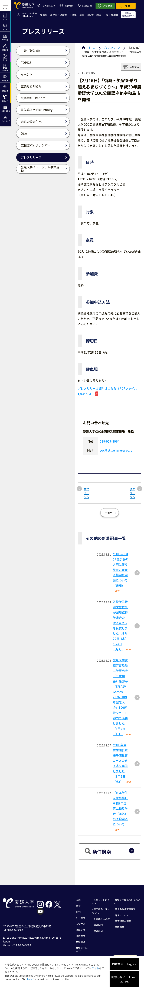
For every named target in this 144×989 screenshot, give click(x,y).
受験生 (43, 15)
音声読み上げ (48, 5)
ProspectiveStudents (29, 15)
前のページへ (86, 493)
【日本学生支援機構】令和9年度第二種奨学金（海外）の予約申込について (120, 808)
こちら (95, 968)
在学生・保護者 (58, 15)
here (29, 979)
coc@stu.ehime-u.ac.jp (116, 450)
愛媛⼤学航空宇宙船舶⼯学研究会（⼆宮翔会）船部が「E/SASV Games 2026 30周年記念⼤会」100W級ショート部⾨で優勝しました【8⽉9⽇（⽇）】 (120, 697)
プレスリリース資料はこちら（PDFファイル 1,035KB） (109, 391)
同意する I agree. (124, 964)
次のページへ (132, 493)
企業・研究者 (86, 15)
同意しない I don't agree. (124, 979)
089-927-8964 (109, 441)
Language (87, 5)
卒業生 (73, 15)
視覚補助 (69, 5)
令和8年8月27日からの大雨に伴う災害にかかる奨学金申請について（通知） (120, 570)
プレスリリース (112, 47)
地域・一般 (102, 15)
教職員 (114, 15)
